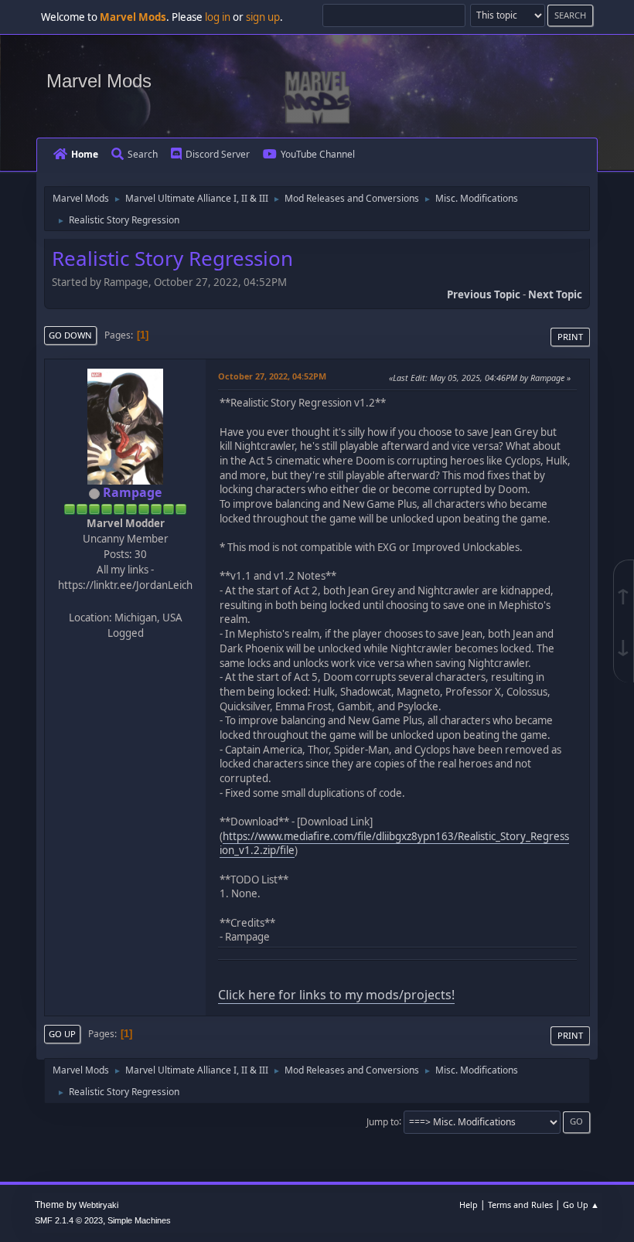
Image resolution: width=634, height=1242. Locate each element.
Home (84, 154)
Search (143, 154)
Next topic (555, 294)
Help (468, 1204)
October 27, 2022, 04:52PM (272, 376)
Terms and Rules (520, 1204)
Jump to (382, 1121)
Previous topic (483, 294)
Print (570, 336)
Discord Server (218, 154)
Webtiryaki (98, 1205)
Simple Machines (139, 1220)
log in (217, 17)
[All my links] (124, 600)
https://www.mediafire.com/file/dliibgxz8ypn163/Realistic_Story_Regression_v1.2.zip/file (394, 843)
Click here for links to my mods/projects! (336, 994)
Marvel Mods (99, 80)
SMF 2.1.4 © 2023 (69, 1220)
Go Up (62, 1034)
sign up (263, 17)
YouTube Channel (318, 154)
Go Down (70, 335)
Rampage (132, 492)
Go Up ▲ (581, 1204)
